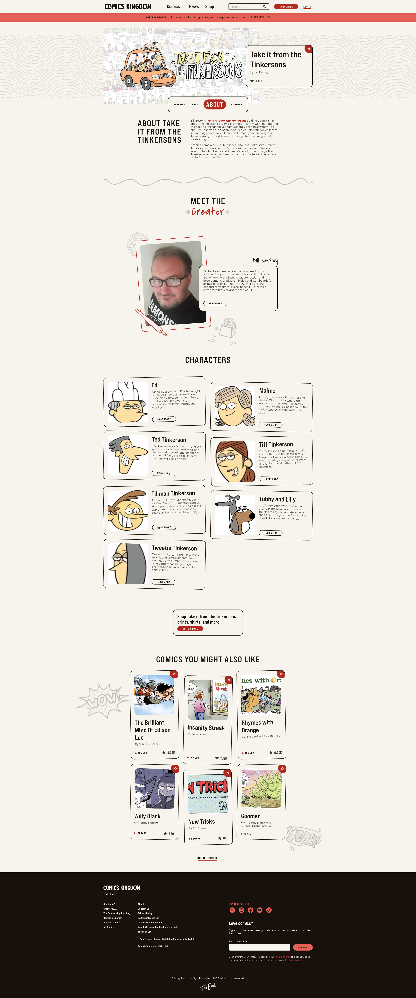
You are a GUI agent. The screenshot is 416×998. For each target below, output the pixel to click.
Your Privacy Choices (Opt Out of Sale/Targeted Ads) (166, 939)
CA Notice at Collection (150, 922)
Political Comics (111, 922)
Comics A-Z (109, 904)
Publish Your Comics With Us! (153, 946)
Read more (218, 304)
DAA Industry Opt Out (148, 917)
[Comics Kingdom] (121, 887)
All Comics (108, 927)
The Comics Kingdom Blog (116, 913)
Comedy (142, 752)
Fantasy (142, 833)
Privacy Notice (293, 960)
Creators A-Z (110, 908)
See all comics (207, 858)
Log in (307, 6)
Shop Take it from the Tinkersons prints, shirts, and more (206, 619)
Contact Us (143, 908)
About (141, 904)
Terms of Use (145, 931)
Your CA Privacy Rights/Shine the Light (158, 927)
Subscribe (286, 6)
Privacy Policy (145, 913)
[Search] (265, 6)
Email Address (239, 941)
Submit (302, 947)
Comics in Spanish (112, 917)
